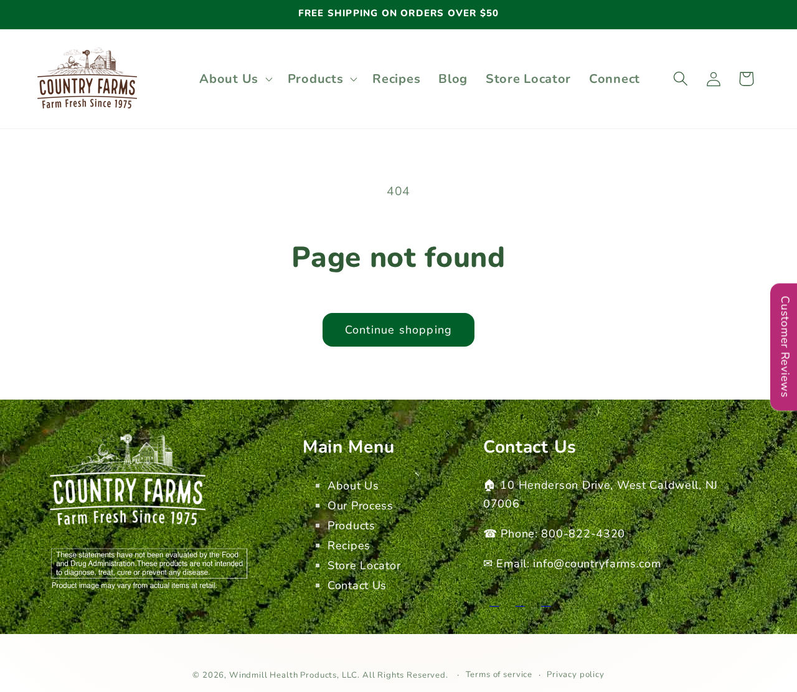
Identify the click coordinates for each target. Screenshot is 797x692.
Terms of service (499, 674)
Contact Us (357, 585)
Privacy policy (576, 674)
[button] (235, 78)
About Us (353, 485)
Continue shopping (398, 329)
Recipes (349, 545)
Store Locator (364, 565)
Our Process (361, 505)
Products (351, 525)
